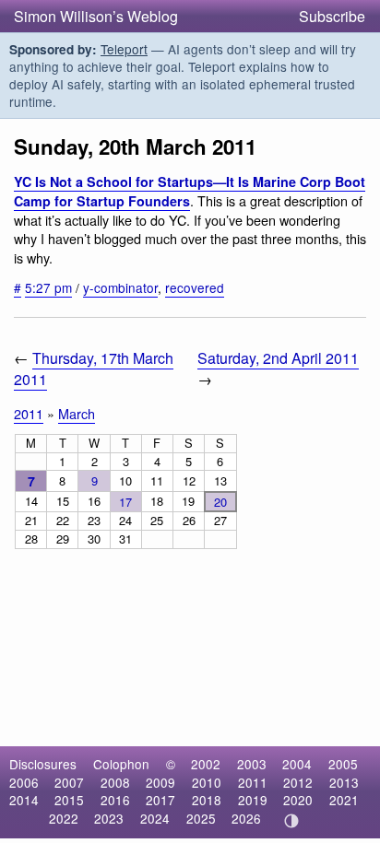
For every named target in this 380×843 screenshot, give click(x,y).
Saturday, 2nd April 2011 (278, 358)
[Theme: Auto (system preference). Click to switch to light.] (292, 821)
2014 (24, 799)
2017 (160, 799)
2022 (63, 818)
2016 (115, 799)
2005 (343, 764)
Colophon (121, 764)
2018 (206, 799)
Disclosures (43, 764)
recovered (194, 287)
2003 (252, 764)
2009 (160, 782)
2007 (69, 782)
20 (220, 501)
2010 (206, 782)
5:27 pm (48, 287)
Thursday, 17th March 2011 (93, 368)
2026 (246, 818)
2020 (298, 799)
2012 (298, 782)
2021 (344, 799)
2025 (201, 818)
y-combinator (120, 287)
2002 (205, 764)
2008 (115, 782)
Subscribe (332, 16)
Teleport (124, 49)
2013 (344, 782)
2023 (109, 818)
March (76, 413)
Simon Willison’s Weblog (96, 16)
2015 (69, 799)
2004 (297, 764)
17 (125, 501)
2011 (28, 413)
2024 (155, 818)
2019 (252, 799)
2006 (24, 782)
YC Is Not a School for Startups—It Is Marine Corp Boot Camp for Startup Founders (189, 191)
